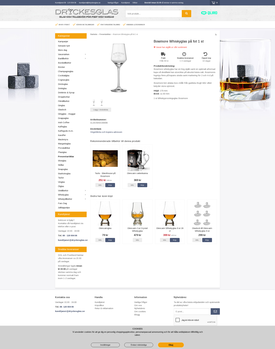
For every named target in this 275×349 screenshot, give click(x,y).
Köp (110, 185)
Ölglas (61, 186)
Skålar (61, 165)
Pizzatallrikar (64, 148)
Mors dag (62, 50)
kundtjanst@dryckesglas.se (89, 3)
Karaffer (62, 135)
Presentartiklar (66, 156)
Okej (171, 345)
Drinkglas (62, 88)
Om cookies (140, 311)
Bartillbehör (63, 58)
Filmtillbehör (63, 101)
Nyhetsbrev (139, 308)
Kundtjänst (125, 3)
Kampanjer (63, 41)
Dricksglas (63, 84)
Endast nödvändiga (139, 345)
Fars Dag (62, 203)
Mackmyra (63, 139)
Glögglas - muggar (66, 114)
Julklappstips (64, 207)
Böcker (61, 67)
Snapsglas (63, 169)
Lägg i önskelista (100, 110)
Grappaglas (63, 118)
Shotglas (62, 160)
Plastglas (62, 152)
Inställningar (105, 345)
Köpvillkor (99, 305)
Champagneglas (65, 71)
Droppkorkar (64, 97)
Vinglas (61, 182)
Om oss (138, 305)
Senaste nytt (64, 46)
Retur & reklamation (104, 308)
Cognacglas (63, 80)
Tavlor (61, 177)
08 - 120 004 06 (69, 235)
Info (100, 185)
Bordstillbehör (64, 63)
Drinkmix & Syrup (66, 92)
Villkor (134, 3)
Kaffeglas (62, 126)
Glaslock (62, 109)
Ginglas (61, 105)
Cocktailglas (63, 75)
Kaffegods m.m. (65, 131)
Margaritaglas (64, 143)
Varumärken (63, 54)
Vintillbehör (63, 190)
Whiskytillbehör (65, 199)
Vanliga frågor (113, 3)
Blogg (137, 314)
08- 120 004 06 (67, 307)
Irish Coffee (63, 122)
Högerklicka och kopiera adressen (106, 132)
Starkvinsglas (64, 173)
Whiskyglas (63, 194)
